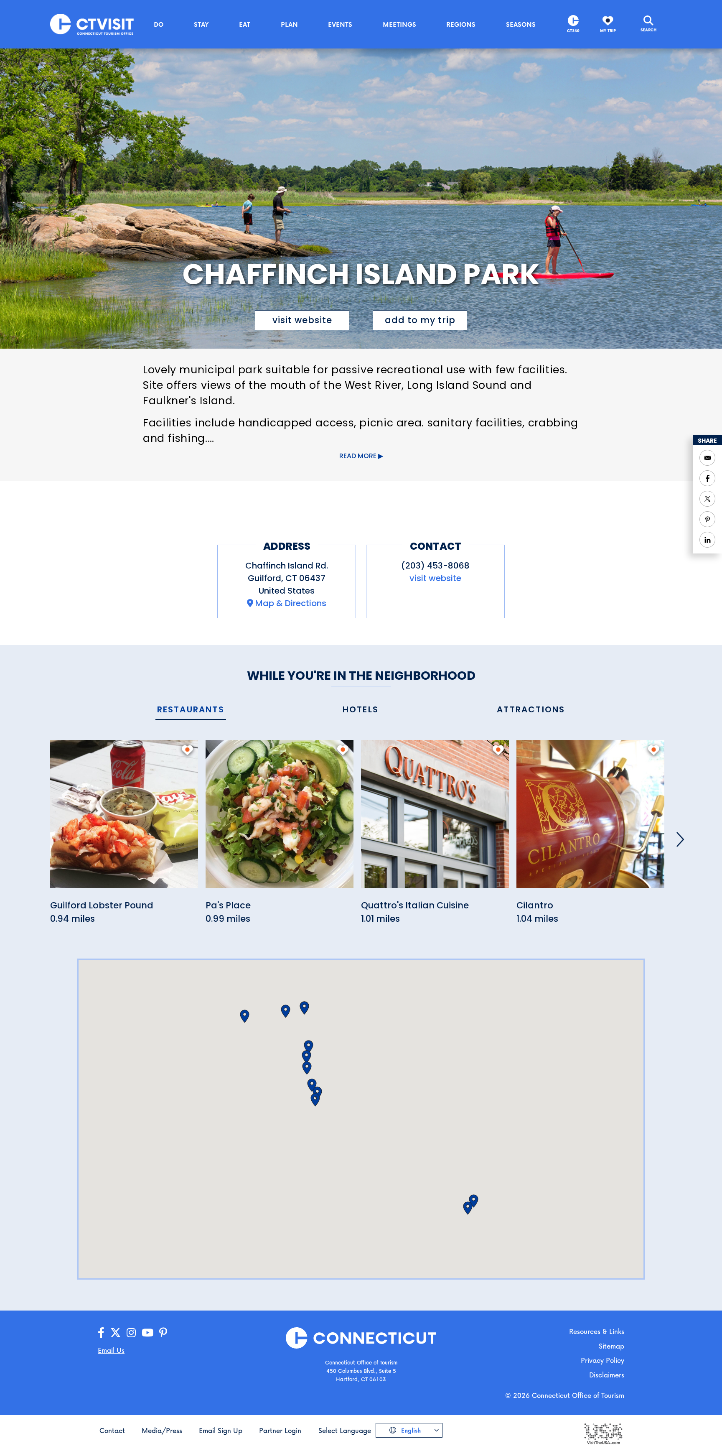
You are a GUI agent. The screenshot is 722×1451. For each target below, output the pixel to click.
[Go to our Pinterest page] (163, 1333)
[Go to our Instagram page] (131, 1333)
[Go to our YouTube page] (147, 1333)
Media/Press (162, 1430)
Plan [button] (289, 24)
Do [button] (158, 24)
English (410, 1430)
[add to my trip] (187, 750)
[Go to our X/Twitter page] (115, 1333)
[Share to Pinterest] (707, 519)
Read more (357, 456)
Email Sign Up (220, 1430)
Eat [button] (244, 24)
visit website (302, 320)
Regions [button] (460, 24)
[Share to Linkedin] (707, 540)
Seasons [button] (521, 24)
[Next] (680, 839)
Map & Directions (290, 603)
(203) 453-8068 (435, 565)
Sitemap (611, 1346)
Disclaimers (606, 1374)
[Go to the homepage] (92, 24)
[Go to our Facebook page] (101, 1333)
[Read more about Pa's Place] (279, 819)
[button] (468, 1208)
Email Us (111, 1350)
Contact (112, 1430)
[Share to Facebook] (707, 478)
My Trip (608, 31)
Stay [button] (201, 24)
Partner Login (280, 1430)
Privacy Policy (602, 1360)
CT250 (573, 31)
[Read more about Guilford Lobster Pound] (124, 819)
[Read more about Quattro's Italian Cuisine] (435, 819)
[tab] (190, 710)
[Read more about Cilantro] (590, 819)
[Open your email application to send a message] (707, 458)
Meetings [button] (399, 24)
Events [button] (340, 24)
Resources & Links (596, 1331)
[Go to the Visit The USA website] (603, 1433)
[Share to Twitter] (707, 499)
